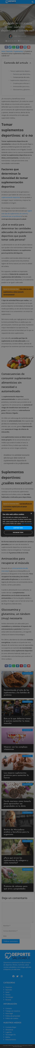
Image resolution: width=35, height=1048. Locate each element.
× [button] (31, 513)
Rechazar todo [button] (18, 532)
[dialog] (17, 524)
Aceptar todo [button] (18, 528)
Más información (27, 523)
